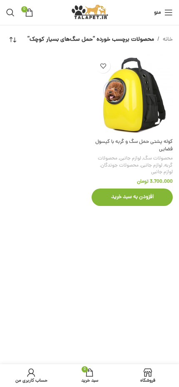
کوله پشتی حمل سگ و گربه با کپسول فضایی (134, 145)
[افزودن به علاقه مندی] (103, 66)
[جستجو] (10, 12)
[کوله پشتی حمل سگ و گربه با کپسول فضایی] (132, 94)
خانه (168, 39)
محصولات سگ (158, 158)
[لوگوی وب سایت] (89, 13)
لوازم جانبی (130, 158)
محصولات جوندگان (120, 165)
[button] (132, 197)
